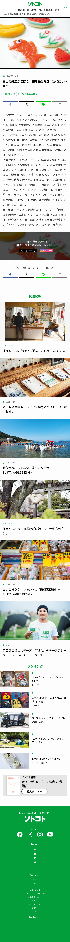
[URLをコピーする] (60, 104)
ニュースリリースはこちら (35, 893)
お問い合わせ (35, 890)
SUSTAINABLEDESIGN (29, 94)
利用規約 (35, 900)
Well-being (35, 875)
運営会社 (35, 907)
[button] (10, 104)
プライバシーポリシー (35, 904)
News (35, 883)
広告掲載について (35, 897)
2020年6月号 (10, 94)
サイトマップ (35, 911)
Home (5, 14)
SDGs (35, 879)
